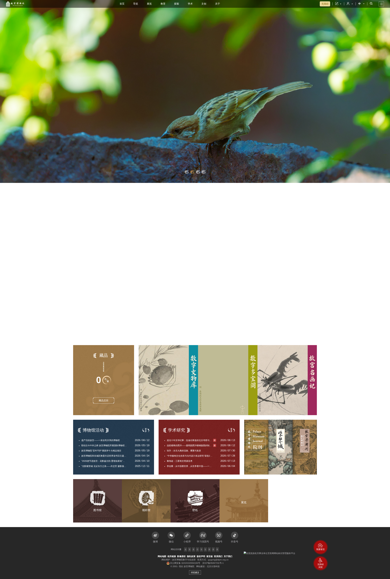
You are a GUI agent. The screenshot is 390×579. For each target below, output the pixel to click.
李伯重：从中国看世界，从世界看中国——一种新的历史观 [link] (191, 466)
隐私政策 (191, 556)
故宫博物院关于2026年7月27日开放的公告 (248, 328)
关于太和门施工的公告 (238, 323)
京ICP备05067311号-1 (213, 563)
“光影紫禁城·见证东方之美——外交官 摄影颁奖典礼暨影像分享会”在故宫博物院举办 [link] (106, 466)
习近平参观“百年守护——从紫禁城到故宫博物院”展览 (106, 235)
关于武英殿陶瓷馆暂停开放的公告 (244, 339)
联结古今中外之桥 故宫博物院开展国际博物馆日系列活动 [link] (106, 445)
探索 (176, 3)
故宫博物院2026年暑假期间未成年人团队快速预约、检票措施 (257, 334)
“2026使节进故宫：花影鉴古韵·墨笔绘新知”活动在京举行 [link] (106, 461)
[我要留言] (320, 547)
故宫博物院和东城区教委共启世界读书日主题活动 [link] (104, 456)
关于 (217, 3)
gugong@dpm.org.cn (218, 559)
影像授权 (181, 556)
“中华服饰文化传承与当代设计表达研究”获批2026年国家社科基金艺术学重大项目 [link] (191, 456)
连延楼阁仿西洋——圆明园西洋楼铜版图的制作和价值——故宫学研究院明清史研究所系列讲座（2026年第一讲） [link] (191, 445)
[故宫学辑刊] (305, 447)
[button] (320, 563)
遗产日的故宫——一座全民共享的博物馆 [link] (100, 440)
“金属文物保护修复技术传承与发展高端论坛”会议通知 (108, 246)
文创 (203, 3)
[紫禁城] (280, 447)
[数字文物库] (168, 380)
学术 (190, 3)
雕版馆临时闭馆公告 (237, 317)
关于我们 (228, 556)
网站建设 (200, 566)
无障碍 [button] (325, 4)
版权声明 (201, 556)
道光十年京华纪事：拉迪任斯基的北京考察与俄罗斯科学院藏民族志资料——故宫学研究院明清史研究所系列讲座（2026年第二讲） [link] (191, 440)
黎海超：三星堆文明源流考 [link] (179, 461)
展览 (149, 3)
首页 (122, 3)
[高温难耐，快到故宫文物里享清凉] (184, 235)
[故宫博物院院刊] (256, 447)
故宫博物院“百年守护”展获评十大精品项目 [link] (101, 450)
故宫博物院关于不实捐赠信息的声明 (98, 240)
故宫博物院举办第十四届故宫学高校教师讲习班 (103, 268)
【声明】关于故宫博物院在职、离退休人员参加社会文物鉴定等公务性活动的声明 (115, 223)
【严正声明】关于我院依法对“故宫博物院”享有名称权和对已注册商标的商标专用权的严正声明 (115, 217)
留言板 (209, 556)
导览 (135, 3)
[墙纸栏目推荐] (195, 91)
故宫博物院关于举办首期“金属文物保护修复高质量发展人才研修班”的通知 (108, 251)
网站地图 (162, 556)
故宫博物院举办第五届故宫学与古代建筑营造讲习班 (107, 257)
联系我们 (218, 556)
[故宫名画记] (287, 380)
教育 (163, 3)
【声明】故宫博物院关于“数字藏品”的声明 (104, 212)
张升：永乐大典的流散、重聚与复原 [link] (184, 450)
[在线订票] (243, 261)
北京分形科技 (213, 566)
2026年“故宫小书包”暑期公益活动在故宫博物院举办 (107, 262)
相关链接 (171, 556)
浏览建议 (195, 572)
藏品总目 (103, 400)
